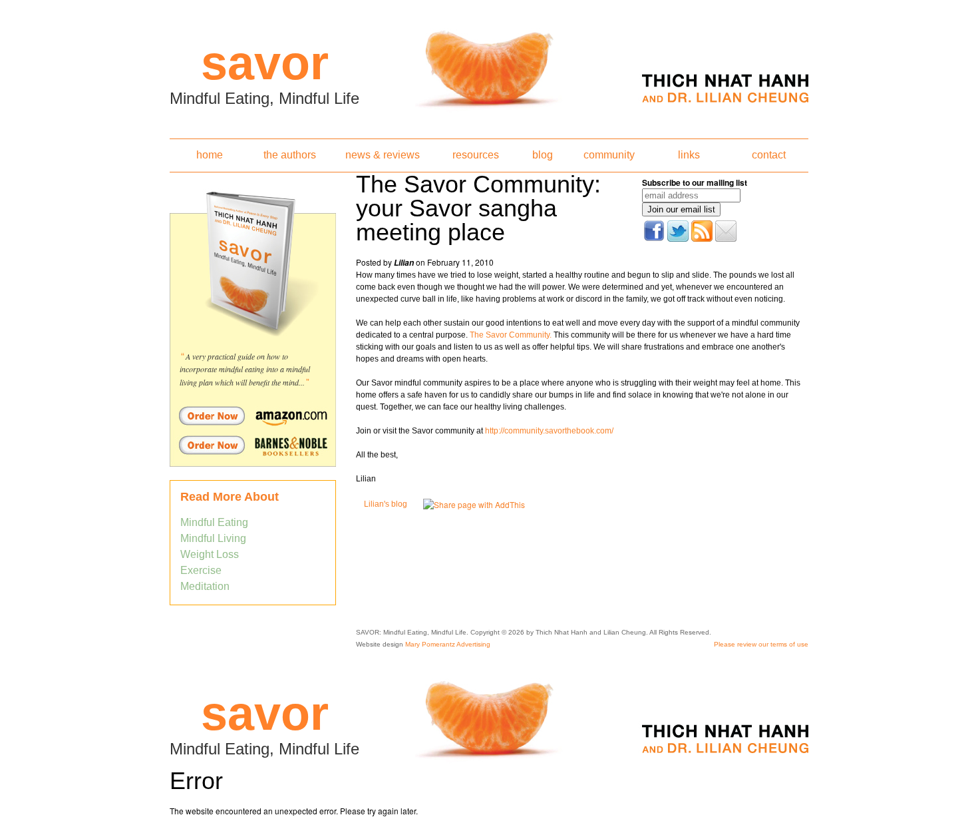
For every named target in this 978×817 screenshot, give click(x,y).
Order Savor (253, 415)
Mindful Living (213, 538)
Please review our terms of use (761, 644)
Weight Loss (209, 554)
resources (475, 154)
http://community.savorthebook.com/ (549, 430)
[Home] (489, 65)
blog (542, 154)
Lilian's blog (385, 504)
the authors (289, 154)
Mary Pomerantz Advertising (447, 644)
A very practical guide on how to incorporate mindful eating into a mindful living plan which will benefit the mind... (245, 369)
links (689, 154)
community (609, 154)
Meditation (205, 586)
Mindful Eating (214, 522)
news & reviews (382, 154)
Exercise (201, 570)
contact (769, 154)
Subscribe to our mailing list (694, 182)
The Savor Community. (511, 335)
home (209, 154)
